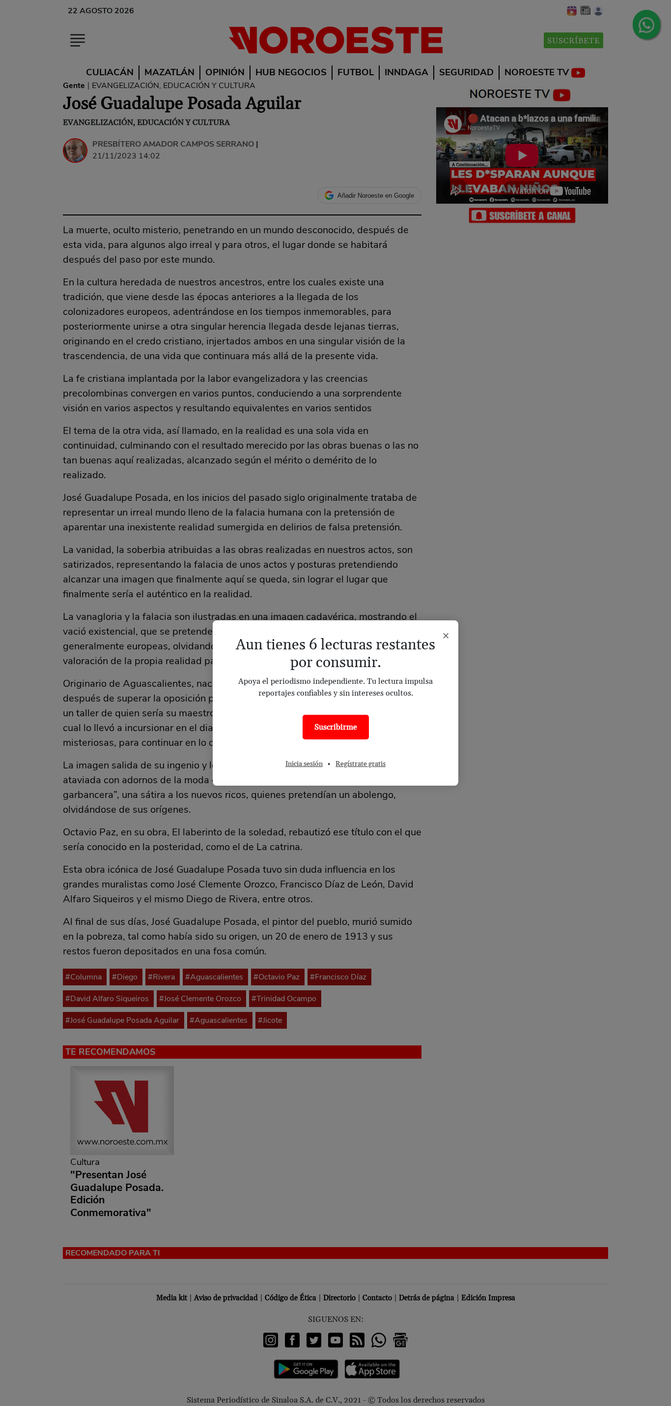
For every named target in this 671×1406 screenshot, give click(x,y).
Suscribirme (335, 727)
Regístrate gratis (361, 764)
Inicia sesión (304, 764)
